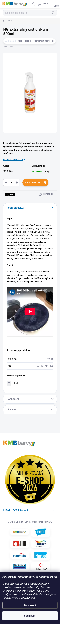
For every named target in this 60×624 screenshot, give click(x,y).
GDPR (28, 522)
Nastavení (30, 605)
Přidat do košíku (32, 182)
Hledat (53, 13)
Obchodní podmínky (42, 522)
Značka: (8, 46)
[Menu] (56, 4)
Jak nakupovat (15, 522)
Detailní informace (13, 159)
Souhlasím (30, 615)
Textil (16, 383)
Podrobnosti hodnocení (44, 41)
